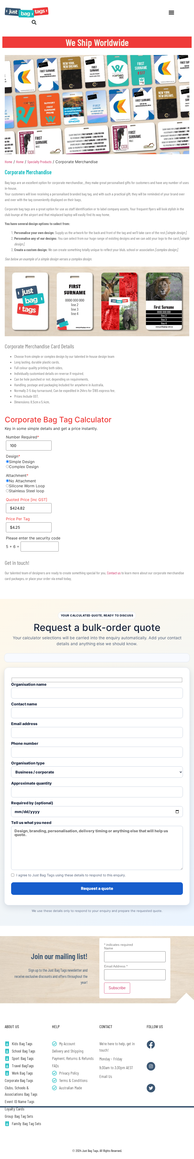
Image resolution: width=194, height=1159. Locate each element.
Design (13, 456)
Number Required (22, 437)
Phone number (24, 743)
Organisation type (28, 763)
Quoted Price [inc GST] (26, 499)
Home (8, 161)
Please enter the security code (33, 538)
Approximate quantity (31, 783)
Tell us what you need (31, 823)
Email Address (116, 966)
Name (108, 948)
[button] (171, 12)
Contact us (114, 572)
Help (56, 1026)
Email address (24, 724)
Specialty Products (39, 161)
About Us (12, 1026)
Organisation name (29, 684)
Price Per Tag (18, 518)
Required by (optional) (32, 803)
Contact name (24, 704)
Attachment (17, 475)
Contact (105, 1026)
